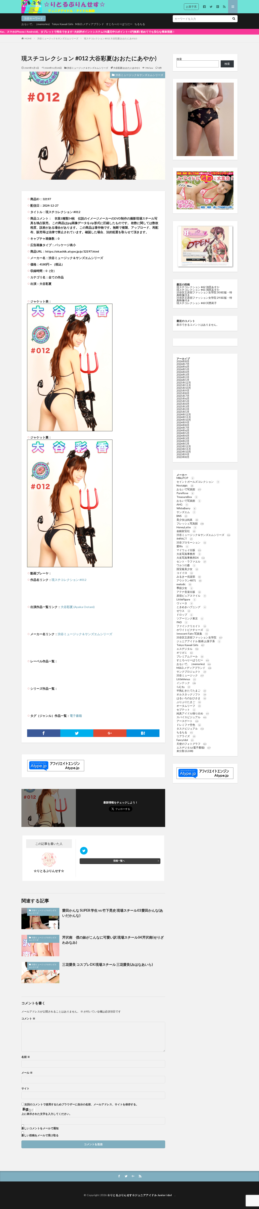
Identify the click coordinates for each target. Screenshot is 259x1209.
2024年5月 (183, 433)
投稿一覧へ (119, 860)
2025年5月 (183, 401)
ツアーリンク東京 (190, 618)
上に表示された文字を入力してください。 (46, 1114)
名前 (25, 1057)
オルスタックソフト (191, 694)
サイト (25, 1088)
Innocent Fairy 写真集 (192, 633)
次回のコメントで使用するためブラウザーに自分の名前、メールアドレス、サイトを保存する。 (81, 1104)
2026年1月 (183, 379)
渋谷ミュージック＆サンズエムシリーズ (57, 38)
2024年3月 (183, 438)
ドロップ (184, 614)
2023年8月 (183, 457)
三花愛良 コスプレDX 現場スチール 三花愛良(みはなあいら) (107, 964)
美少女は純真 (187, 519)
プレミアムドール (190, 656)
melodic (184, 584)
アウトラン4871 (189, 580)
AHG (182, 504)
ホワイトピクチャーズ (193, 629)
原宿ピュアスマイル (191, 595)
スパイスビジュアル (191, 717)
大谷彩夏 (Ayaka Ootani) (78, 607)
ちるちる (139, 24)
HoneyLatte (186, 527)
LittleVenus (186, 679)
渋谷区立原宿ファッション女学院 (199, 637)
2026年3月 (183, 374)
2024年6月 (183, 430)
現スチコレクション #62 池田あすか (198, 287)
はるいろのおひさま (191, 698)
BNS (182, 515)
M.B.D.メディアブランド (89, 24)
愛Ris (182, 546)
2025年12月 (184, 382)
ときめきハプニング (191, 607)
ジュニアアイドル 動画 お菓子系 (198, 641)
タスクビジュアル (190, 728)
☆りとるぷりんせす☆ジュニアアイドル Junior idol (141, 1195)
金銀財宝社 (186, 531)
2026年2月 (183, 377)
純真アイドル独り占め (193, 713)
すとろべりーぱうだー (119, 24)
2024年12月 (184, 414)
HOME (28, 38)
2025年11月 (184, 385)
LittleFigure (186, 599)
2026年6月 (183, 366)
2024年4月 (183, 435)
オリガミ (185, 652)
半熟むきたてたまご (191, 690)
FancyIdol (185, 740)
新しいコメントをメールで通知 (40, 1128)
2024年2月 (183, 441)
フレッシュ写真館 (190, 523)
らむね (183, 686)
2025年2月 (183, 409)
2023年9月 (183, 454)
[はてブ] (143, 733)
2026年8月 (183, 361)
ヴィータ (184, 603)
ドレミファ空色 (189, 724)
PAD (182, 622)
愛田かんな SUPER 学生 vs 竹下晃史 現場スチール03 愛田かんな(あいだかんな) (112, 913)
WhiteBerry (186, 508)
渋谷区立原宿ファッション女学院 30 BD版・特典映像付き (204, 294)
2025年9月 (183, 390)
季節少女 (184, 588)
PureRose (185, 493)
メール (27, 1072)
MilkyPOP (185, 477)
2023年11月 (184, 449)
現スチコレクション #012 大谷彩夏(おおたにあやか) (110, 38)
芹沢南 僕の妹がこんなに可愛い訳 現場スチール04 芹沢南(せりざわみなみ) (113, 939)
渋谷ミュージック (190, 675)
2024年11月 (184, 417)
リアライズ (186, 736)
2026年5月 (183, 369)
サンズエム (186, 512)
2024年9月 (183, 422)
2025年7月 (183, 395)
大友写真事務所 (188, 553)
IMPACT (184, 538)
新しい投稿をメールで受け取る (40, 1135)
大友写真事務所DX (191, 557)
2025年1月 (183, 411)
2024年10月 (184, 419)
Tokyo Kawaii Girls (62, 24)
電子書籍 (76, 715)
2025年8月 (183, 393)
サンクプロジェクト (191, 671)
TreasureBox (187, 496)
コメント (28, 1018)
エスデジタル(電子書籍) (194, 747)
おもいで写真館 (189, 489)
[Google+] (109, 733)
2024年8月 (183, 425)
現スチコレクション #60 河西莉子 (197, 303)
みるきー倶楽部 (189, 576)
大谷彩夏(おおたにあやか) (126, 67)
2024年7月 (183, 427)
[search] (234, 18)
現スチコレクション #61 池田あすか (198, 289)
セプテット (186, 709)
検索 (179, 59)
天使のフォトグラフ (191, 743)
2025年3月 (183, 406)
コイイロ (185, 572)
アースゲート (188, 721)
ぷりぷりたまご (189, 702)
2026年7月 (183, 364)
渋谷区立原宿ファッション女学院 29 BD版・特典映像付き (204, 299)
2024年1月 (183, 443)
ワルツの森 (186, 565)
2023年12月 (184, 446)
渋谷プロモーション (191, 542)
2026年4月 (183, 372)
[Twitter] (76, 733)
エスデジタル (188, 648)
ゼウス (183, 610)
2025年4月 (183, 403)
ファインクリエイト (191, 626)
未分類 (180, 751)
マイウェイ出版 (189, 550)
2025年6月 (183, 398)
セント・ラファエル (191, 561)
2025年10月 (184, 387)
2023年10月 (184, 451)
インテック (186, 683)
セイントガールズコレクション (198, 481)
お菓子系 (191, 6)
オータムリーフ (189, 705)
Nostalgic (185, 485)
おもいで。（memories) (35, 24)
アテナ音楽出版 (189, 591)
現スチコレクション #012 (69, 579)
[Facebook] (43, 733)
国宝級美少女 (187, 569)
